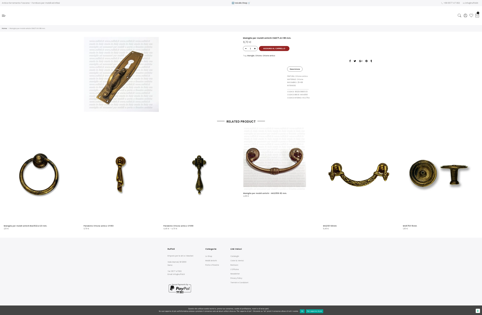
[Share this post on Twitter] (355, 61)
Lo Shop (208, 256)
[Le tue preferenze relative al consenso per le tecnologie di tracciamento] (478, 311)
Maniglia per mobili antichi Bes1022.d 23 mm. (25, 226)
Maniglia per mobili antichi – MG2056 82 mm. (265, 193)
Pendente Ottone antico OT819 (178, 226)
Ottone (258, 55)
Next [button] (474, 177)
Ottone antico (269, 55)
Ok (302, 311)
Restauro (234, 265)
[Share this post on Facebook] (350, 61)
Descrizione (295, 69)
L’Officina (234, 269)
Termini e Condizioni (239, 282)
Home (4, 28)
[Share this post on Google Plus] (360, 61)
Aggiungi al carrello (274, 49)
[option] (121, 74)
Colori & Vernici (237, 260)
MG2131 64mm (330, 226)
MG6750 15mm (410, 226)
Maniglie (250, 55)
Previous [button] (8, 177)
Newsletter (235, 274)
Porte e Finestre (212, 265)
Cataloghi (234, 256)
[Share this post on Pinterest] (366, 61)
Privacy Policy (236, 278)
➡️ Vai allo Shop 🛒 (241, 3)
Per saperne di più (314, 311)
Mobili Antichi (211, 260)
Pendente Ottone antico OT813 (98, 226)
